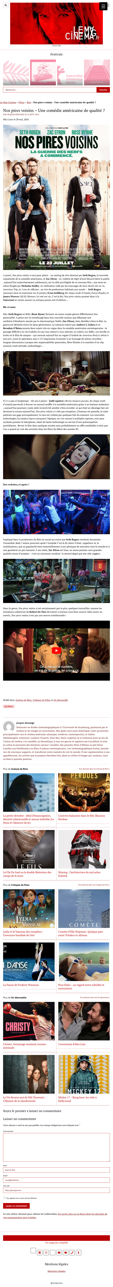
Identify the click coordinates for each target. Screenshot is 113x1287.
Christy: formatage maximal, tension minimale (24, 1045)
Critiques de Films (41, 700)
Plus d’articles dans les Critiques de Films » (94, 885)
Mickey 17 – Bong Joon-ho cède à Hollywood (77, 1099)
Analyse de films (23, 700)
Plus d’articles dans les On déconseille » (95, 997)
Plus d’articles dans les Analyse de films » (94, 769)
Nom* (5, 1165)
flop (29, 102)
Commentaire (8, 1131)
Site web (6, 1186)
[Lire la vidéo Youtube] (56, 651)
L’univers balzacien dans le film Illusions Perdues (81, 817)
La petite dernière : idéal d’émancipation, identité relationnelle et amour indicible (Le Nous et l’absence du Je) (28, 819)
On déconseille (60, 700)
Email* (5, 1176)
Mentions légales (56, 1271)
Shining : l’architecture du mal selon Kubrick (79, 874)
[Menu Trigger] (103, 6)
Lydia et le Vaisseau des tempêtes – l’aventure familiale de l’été (23, 933)
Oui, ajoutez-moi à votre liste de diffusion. (21, 1198)
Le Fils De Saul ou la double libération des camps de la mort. (27, 874)
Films (21, 102)
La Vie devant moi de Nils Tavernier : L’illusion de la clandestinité (24, 1099)
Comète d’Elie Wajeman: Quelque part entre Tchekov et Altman (80, 933)
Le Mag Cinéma (8, 102)
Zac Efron (9, 706)
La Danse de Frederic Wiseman (21, 985)
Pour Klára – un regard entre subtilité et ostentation (81, 986)
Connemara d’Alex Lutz (72, 1044)
